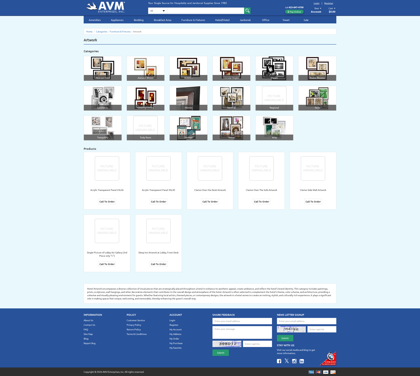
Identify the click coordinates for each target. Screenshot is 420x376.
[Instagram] (294, 361)
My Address (175, 333)
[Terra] (317, 97)
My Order (174, 338)
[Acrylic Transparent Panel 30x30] (158, 168)
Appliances (117, 19)
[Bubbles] (188, 68)
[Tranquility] (102, 127)
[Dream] (274, 68)
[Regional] (274, 97)
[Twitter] (286, 361)
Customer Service (136, 320)
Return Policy (134, 329)
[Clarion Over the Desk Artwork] (210, 168)
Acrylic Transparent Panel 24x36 (107, 189)
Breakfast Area (162, 19)
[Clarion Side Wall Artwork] (313, 168)
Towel (286, 19)
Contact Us (89, 324)
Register (328, 3)
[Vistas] (231, 127)
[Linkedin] (302, 361)
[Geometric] (102, 97)
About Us (88, 320)
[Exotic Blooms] (317, 68)
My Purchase (176, 343)
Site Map (88, 333)
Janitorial (245, 19)
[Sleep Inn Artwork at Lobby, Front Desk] (158, 230)
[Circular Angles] (231, 68)
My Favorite (175, 347)
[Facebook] (279, 361)
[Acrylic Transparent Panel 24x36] (107, 168)
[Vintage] (188, 127)
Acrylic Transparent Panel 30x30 (158, 189)
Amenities (95, 19)
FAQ (86, 329)
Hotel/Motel (222, 19)
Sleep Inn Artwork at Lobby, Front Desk (158, 252)
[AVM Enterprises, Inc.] (108, 6)
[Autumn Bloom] (145, 68)
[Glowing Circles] (145, 97)
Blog (86, 338)
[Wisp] (274, 127)
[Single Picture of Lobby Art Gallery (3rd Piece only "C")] (107, 230)
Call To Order (107, 201)
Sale (306, 19)
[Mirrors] (188, 97)
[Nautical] (231, 97)
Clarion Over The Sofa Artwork (261, 189)
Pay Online (295, 11)
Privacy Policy (134, 324)
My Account (175, 329)
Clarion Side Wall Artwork (313, 189)
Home (89, 31)
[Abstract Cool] (102, 68)
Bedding (139, 19)
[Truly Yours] (145, 127)
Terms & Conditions (137, 333)
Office (265, 19)
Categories (101, 31)
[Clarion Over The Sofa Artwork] (261, 168)
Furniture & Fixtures (193, 19)
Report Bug (89, 343)
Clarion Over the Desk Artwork (210, 189)
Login (316, 3)
